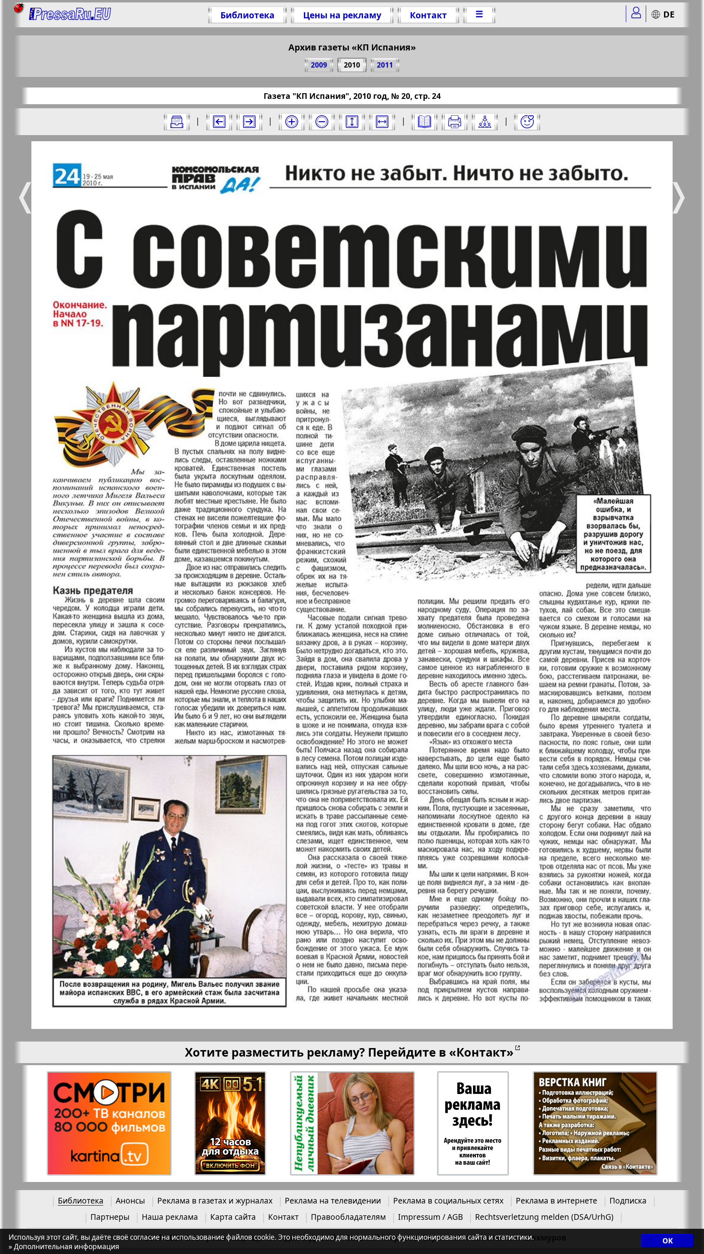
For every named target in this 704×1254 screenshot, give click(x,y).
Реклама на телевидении (333, 1200)
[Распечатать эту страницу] (455, 121)
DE (669, 14)
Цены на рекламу (342, 15)
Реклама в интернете (556, 1200)
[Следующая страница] (249, 121)
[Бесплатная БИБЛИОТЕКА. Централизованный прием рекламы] (70, 14)
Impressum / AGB (430, 1216)
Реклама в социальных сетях (448, 1200)
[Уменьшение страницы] (322, 121)
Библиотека (247, 15)
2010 (352, 65)
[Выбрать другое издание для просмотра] (177, 121)
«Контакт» (481, 1052)
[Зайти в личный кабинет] (636, 13)
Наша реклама (170, 1216)
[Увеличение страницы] (292, 121)
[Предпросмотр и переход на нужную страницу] (424, 121)
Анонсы (130, 1200)
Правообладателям (348, 1216)
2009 (319, 65)
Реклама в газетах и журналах (215, 1200)
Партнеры (110, 1216)
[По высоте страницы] (352, 121)
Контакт (428, 15)
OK (667, 1240)
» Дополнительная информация (64, 1246)
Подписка (628, 1200)
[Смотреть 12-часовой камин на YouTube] (230, 1123)
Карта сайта (233, 1216)
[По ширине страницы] (382, 121)
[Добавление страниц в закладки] (527, 121)
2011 (385, 65)
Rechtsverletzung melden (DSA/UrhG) (544, 1216)
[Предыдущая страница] (219, 121)
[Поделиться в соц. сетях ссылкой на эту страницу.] (485, 121)
